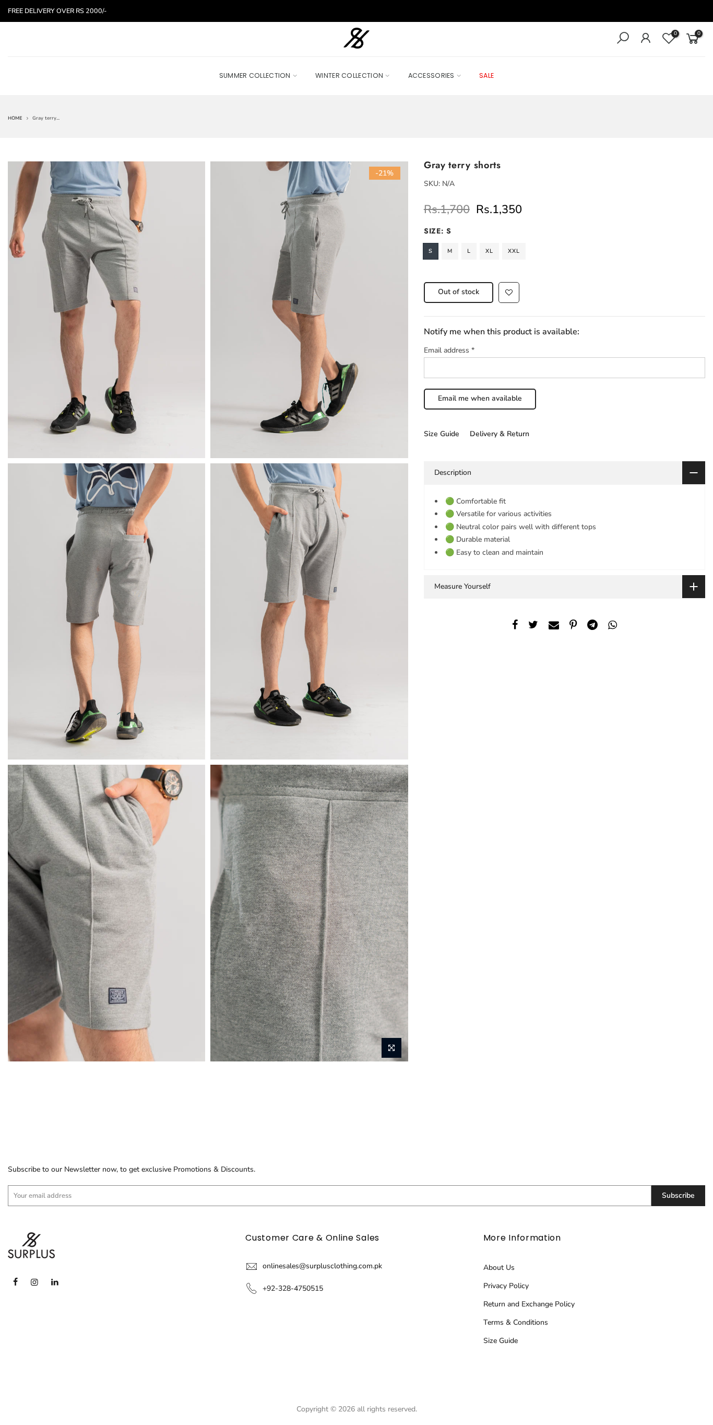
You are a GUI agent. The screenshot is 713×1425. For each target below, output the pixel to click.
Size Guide (441, 434)
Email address (449, 350)
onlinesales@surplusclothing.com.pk (322, 1266)
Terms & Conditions (515, 1322)
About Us (499, 1267)
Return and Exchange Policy (529, 1304)
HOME (15, 118)
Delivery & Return (499, 434)
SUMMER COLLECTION (255, 75)
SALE (486, 75)
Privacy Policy (506, 1286)
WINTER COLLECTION (349, 75)
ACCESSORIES (431, 75)
